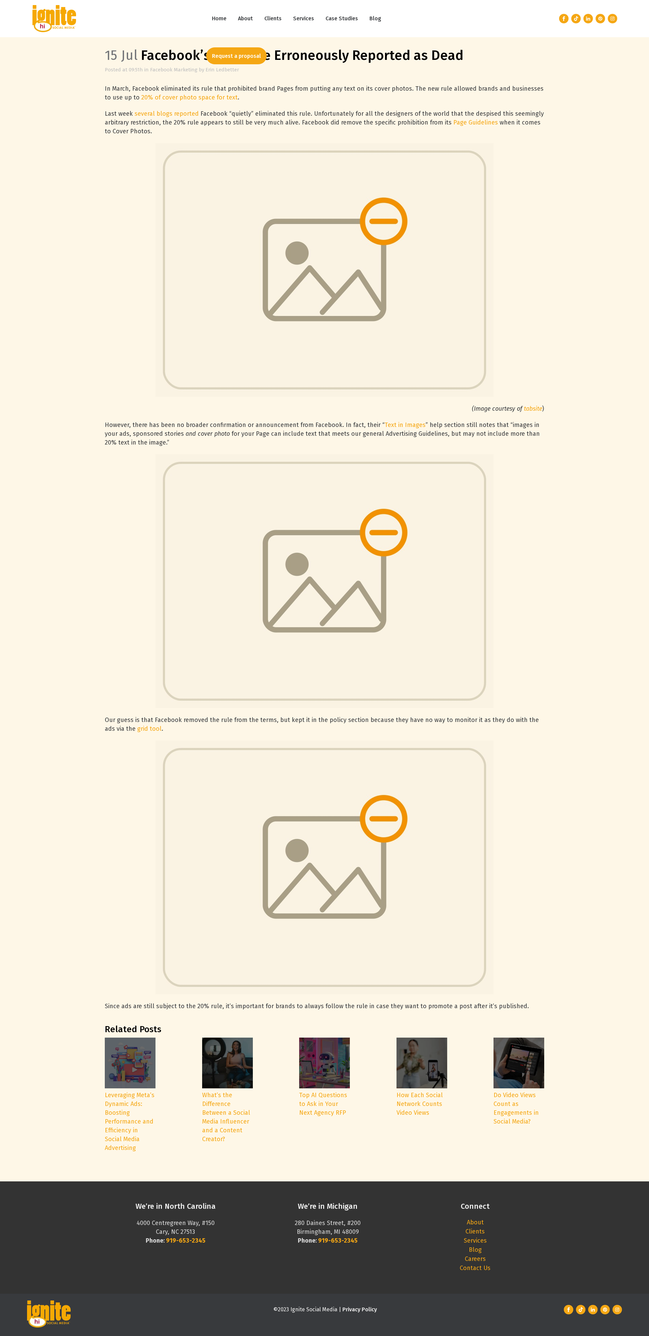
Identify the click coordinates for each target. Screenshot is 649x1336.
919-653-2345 (338, 1240)
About (475, 1222)
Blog (475, 1249)
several (145, 113)
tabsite (533, 408)
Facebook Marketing (173, 70)
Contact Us (475, 1268)
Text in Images (405, 425)
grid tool (149, 728)
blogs (164, 113)
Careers (475, 1259)
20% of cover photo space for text (189, 97)
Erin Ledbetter (222, 70)
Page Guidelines (475, 122)
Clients (475, 1231)
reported (186, 113)
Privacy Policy (359, 1309)
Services (475, 1240)
